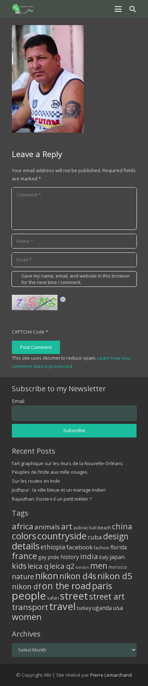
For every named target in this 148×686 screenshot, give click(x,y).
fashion (101, 547)
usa (118, 608)
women (27, 617)
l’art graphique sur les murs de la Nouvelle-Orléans (67, 463)
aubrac (80, 528)
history (69, 557)
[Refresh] (63, 298)
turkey (84, 608)
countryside (62, 536)
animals (47, 526)
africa (22, 526)
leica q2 (62, 566)
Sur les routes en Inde (36, 481)
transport (30, 606)
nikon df (26, 586)
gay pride (48, 557)
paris (102, 586)
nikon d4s (77, 576)
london (82, 567)
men (98, 565)
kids (19, 565)
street (74, 595)
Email (18, 401)
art (66, 526)
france (24, 556)
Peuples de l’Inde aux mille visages (50, 472)
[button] (118, 9)
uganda (102, 608)
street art (107, 596)
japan (117, 557)
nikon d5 (114, 576)
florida (118, 547)
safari (53, 598)
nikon (46, 575)
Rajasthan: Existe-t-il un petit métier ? (52, 499)
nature (23, 576)
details (26, 545)
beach (104, 528)
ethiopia (53, 547)
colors (24, 536)
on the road (66, 585)
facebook (79, 547)
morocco (117, 567)
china (122, 526)
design (116, 536)
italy (103, 557)
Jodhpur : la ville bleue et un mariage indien (59, 490)
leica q (38, 566)
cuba (95, 537)
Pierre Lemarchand (111, 675)
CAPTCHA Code (28, 331)
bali (93, 527)
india (89, 556)
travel (62, 606)
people (29, 595)
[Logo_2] (23, 9)
